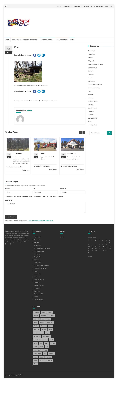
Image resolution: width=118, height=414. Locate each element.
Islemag (7, 375)
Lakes (41, 333)
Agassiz (90, 57)
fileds (42, 322)
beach (43, 312)
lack (50, 329)
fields (35, 322)
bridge (36, 315)
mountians (37, 340)
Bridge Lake (91, 61)
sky (47, 346)
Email (35, 188)
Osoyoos (90, 104)
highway (36, 329)
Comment (8, 200)
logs (47, 333)
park (51, 340)
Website (63, 188)
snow (45, 350)
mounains (37, 336)
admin (56, 100)
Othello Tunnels (92, 108)
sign (41, 346)
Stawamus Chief (92, 118)
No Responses (46, 100)
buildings (43, 315)
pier (41, 343)
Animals (36, 312)
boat (49, 312)
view (35, 360)
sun (45, 353)
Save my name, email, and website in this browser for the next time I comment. (35, 196)
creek (35, 319)
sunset (51, 353)
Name (7, 188)
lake (35, 333)
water (41, 360)
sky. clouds (37, 350)
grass (50, 326)
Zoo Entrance (72, 153)
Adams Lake (91, 54)
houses (44, 329)
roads (53, 343)
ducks (48, 319)
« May (90, 256)
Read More (25, 170)
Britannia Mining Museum (95, 64)
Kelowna (90, 98)
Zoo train (43, 153)
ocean (45, 340)
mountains (46, 336)
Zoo (35, 364)
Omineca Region (93, 101)
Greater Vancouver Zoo (31, 100)
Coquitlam (91, 77)
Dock (42, 319)
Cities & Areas (88, 6)
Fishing (36, 326)
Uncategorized (98, 6)
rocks (35, 346)
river (46, 343)
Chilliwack (91, 71)
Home (59, 6)
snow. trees (37, 353)
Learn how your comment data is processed (40, 220)
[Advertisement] (72, 22)
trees (41, 357)
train (35, 357)
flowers (43, 326)
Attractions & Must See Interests (72, 6)
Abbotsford (91, 51)
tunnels (48, 357)
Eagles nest (17, 153)
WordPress (20, 375)
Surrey (90, 121)
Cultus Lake (91, 81)
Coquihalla (91, 74)
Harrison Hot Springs (94, 88)
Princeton (91, 111)
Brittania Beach (92, 67)
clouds (52, 315)
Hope (89, 91)
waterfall (49, 360)
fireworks (49, 322)
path (35, 343)
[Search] (109, 133)
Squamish (91, 114)
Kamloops (91, 94)
